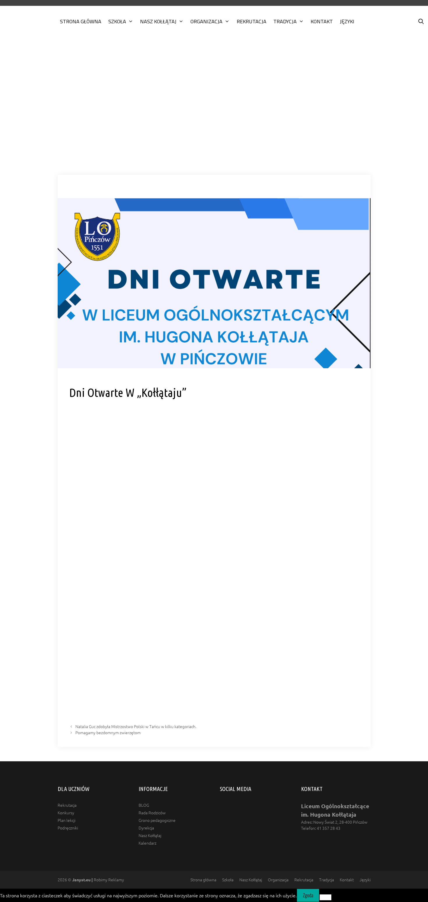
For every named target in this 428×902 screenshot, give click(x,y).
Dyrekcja (146, 828)
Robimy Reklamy (98, 879)
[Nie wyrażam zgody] (325, 897)
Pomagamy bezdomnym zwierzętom (108, 732)
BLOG (144, 805)
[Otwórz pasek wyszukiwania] (421, 21)
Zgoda (308, 895)
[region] (214, 108)
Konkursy (66, 812)
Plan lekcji (66, 820)
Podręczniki (68, 828)
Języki (347, 21)
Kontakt (322, 21)
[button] (214, 158)
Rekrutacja (251, 21)
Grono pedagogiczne (157, 820)
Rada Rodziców (152, 812)
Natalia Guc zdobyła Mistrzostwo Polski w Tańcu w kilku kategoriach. (135, 726)
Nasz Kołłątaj (158, 21)
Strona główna (80, 21)
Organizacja (206, 21)
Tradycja (285, 21)
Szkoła (117, 21)
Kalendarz (147, 843)
